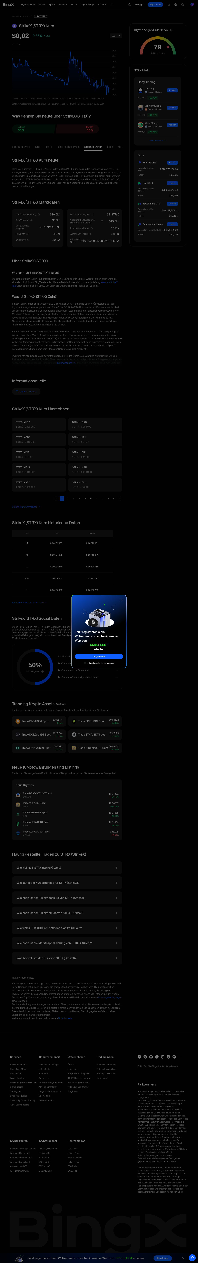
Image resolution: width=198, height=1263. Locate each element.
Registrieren (99, 656)
